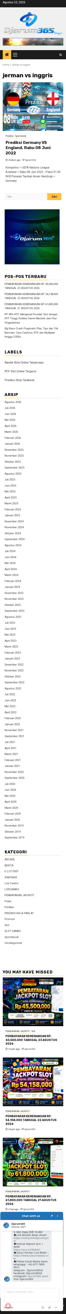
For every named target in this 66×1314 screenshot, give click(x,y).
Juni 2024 (10, 557)
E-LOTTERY (12, 871)
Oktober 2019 (13, 831)
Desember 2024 (14, 521)
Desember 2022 (14, 664)
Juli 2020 (10, 784)
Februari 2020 (13, 813)
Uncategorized (13, 943)
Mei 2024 (10, 563)
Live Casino (12, 883)
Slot (7, 925)
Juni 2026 (10, 414)
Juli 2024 (10, 551)
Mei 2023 (10, 634)
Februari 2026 (13, 438)
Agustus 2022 (13, 688)
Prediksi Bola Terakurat (19, 380)
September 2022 (14, 682)
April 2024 (10, 569)
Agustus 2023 (13, 617)
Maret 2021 (11, 754)
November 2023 (14, 599)
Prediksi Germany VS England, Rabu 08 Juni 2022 (28, 148)
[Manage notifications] (8, 1306)
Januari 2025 (12, 515)
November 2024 (14, 527)
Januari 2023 (12, 658)
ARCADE (10, 859)
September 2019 (14, 837)
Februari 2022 (13, 718)
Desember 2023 (14, 593)
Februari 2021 (13, 760)
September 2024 (14, 539)
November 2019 (14, 825)
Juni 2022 (10, 700)
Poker (8, 901)
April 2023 (10, 640)
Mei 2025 (10, 491)
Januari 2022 (12, 724)
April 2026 (10, 426)
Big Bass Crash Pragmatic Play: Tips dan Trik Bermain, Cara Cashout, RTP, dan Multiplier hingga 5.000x (31, 332)
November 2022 (14, 670)
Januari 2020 (12, 819)
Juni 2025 (10, 485)
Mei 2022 (10, 706)
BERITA (9, 865)
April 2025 (10, 497)
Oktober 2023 (13, 605)
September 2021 (14, 736)
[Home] (7, 54)
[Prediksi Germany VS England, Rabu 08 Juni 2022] (33, 106)
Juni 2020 (10, 789)
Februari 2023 (13, 652)
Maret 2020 (11, 807)
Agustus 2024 (13, 545)
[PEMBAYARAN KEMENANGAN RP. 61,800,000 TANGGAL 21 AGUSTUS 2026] (33, 1162)
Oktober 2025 (13, 461)
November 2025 (14, 455)
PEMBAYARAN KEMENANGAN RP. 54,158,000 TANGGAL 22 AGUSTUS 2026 (31, 1120)
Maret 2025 (11, 503)
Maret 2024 (11, 575)
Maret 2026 (11, 431)
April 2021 (10, 748)
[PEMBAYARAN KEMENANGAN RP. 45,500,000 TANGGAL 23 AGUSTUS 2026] (33, 1001)
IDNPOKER (11, 877)
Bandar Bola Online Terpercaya (24, 362)
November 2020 (14, 772)
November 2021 (14, 730)
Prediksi (10, 136)
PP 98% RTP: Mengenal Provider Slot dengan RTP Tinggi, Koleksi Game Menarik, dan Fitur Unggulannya (31, 318)
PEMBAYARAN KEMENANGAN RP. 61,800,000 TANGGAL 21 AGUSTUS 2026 (31, 1200)
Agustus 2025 (13, 473)
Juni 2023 (10, 628)
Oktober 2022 (13, 676)
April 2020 (10, 801)
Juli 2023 (10, 622)
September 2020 (14, 778)
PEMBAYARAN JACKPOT (19, 895)
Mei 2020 (10, 796)
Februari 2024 (13, 581)
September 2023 (14, 610)
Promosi (10, 919)
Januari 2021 (12, 766)
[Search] (60, 54)
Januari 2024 (12, 587)
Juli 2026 (10, 408)
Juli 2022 (10, 694)
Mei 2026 (10, 420)
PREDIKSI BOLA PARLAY (19, 913)
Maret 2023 (11, 646)
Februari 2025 (13, 509)
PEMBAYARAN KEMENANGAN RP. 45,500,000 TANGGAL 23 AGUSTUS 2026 (31, 1040)
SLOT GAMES (13, 931)
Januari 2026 (12, 443)
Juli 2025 (10, 479)
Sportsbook (20, 136)
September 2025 (14, 467)
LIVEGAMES (12, 889)
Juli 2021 (10, 742)
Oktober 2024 (13, 533)
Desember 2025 (14, 449)
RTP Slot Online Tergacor (20, 371)
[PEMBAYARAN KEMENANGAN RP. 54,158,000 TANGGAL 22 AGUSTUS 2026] (33, 1082)
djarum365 (30, 160)
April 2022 (10, 712)
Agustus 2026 (13, 402)
